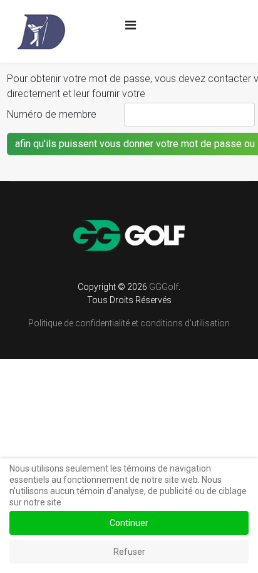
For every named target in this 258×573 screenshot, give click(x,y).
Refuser (129, 552)
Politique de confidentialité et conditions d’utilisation (129, 323)
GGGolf (163, 287)
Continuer (129, 523)
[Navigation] (130, 25)
